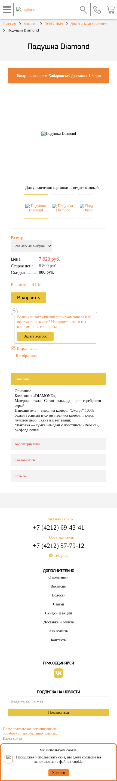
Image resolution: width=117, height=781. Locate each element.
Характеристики (27, 444)
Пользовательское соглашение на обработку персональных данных (30, 730)
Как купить (58, 631)
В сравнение (26, 348)
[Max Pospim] (8, 759)
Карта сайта (12, 738)
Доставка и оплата (59, 622)
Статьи (58, 604)
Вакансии (58, 586)
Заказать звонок (60, 519)
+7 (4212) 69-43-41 (58, 527)
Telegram (60, 556)
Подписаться (58, 712)
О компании (58, 577)
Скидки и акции (58, 613)
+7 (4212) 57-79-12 (58, 545)
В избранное (26, 356)
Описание (22, 379)
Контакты (58, 640)
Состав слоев (25, 460)
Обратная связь (61, 537)
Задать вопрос (35, 336)
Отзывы (21, 476)
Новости (59, 595)
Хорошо (58, 773)
